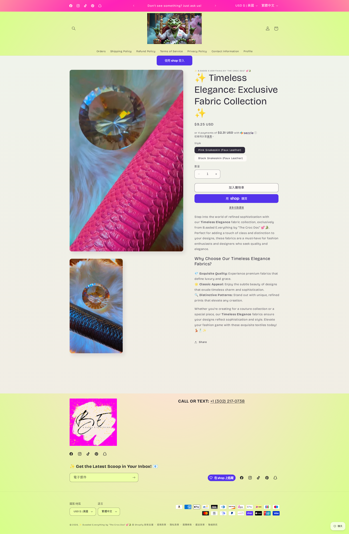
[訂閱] (134, 477)
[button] (74, 28)
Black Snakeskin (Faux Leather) (220, 158)
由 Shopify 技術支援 (142, 524)
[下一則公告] (215, 5)
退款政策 (161, 524)
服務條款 (187, 524)
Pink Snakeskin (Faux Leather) (219, 150)
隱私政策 (174, 524)
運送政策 (200, 524)
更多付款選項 (236, 207)
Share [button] (203, 342)
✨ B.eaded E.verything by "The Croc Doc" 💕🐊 (105, 524)
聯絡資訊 (213, 524)
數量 (197, 166)
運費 (209, 136)
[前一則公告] (134, 5)
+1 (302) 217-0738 (227, 401)
